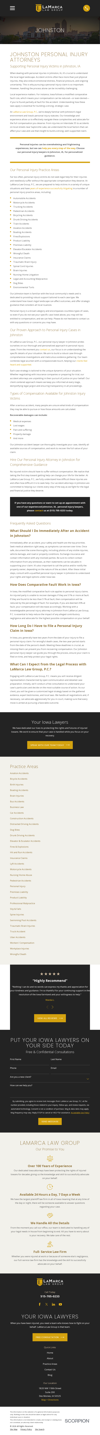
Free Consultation (47, 1337)
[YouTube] (60, 1304)
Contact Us (50, 1369)
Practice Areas (50, 1363)
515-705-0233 (50, 1296)
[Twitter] (46, 1304)
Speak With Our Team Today (47, 745)
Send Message (50, 1121)
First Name (15, 1059)
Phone (13, 1068)
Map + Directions (50, 1399)
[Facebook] (39, 1304)
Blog (50, 1374)
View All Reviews (47, 1018)
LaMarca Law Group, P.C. (25, 111)
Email (54, 1068)
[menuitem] (50, 773)
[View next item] (52, 1007)
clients (79, 360)
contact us (45, 349)
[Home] (49, 8)
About (50, 1358)
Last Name (56, 1059)
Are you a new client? (20, 1077)
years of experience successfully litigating (51, 188)
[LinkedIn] (53, 1304)
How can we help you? (21, 1085)
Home (50, 1352)
